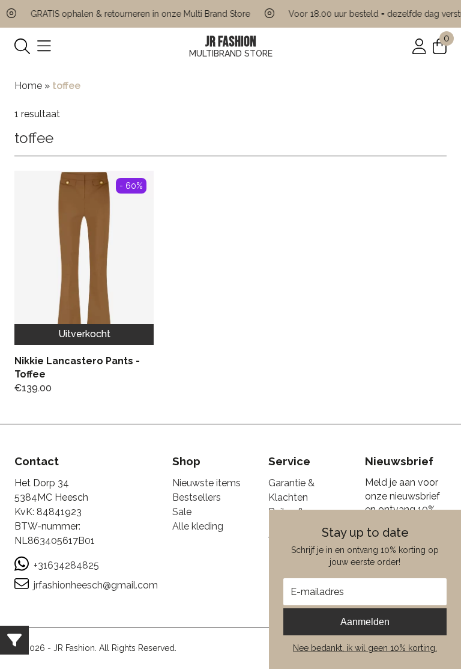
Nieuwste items (206, 483)
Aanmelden (365, 622)
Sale (181, 512)
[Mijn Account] (419, 46)
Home (28, 85)
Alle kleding (197, 526)
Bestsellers (196, 497)
